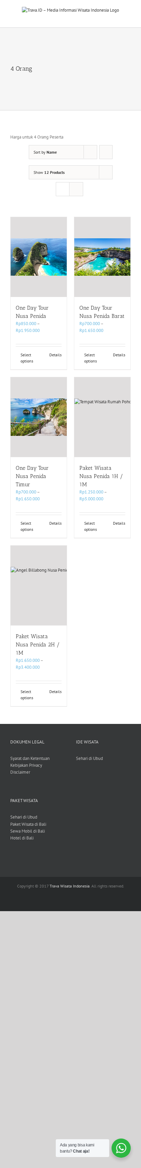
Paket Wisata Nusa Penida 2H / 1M (38, 644)
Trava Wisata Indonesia (70, 886)
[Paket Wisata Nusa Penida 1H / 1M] (102, 417)
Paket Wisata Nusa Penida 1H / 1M (101, 476)
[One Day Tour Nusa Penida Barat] (102, 257)
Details (55, 354)
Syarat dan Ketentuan (30, 758)
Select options (27, 357)
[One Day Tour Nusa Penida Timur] (39, 417)
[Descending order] (106, 152)
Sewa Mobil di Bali (27, 831)
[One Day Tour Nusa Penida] (39, 257)
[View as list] (76, 189)
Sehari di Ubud (89, 758)
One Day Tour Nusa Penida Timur (32, 476)
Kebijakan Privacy (26, 765)
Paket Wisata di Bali (28, 824)
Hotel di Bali (22, 838)
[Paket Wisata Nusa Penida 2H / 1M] (39, 585)
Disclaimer (20, 772)
